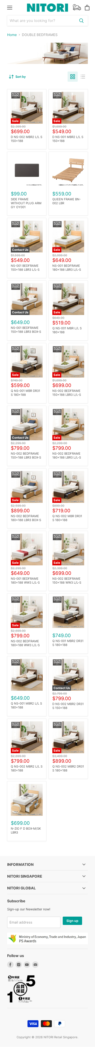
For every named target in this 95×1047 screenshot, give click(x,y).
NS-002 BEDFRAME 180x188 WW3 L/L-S (25, 643)
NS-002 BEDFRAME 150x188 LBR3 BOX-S (26, 455)
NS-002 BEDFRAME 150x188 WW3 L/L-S (66, 580)
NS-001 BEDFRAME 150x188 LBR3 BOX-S (26, 329)
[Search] (81, 20)
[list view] (83, 77)
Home (12, 35)
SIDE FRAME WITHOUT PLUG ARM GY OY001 (26, 203)
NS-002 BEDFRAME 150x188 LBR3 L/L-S (66, 392)
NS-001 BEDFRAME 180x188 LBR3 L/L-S (66, 267)
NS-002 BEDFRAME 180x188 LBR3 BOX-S (26, 518)
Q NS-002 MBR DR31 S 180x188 (67, 518)
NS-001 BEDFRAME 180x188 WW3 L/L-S (25, 580)
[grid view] (73, 77)
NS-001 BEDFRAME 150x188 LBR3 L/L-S (25, 267)
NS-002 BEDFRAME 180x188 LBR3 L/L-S (66, 455)
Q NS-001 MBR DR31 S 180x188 (25, 392)
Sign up (72, 921)
